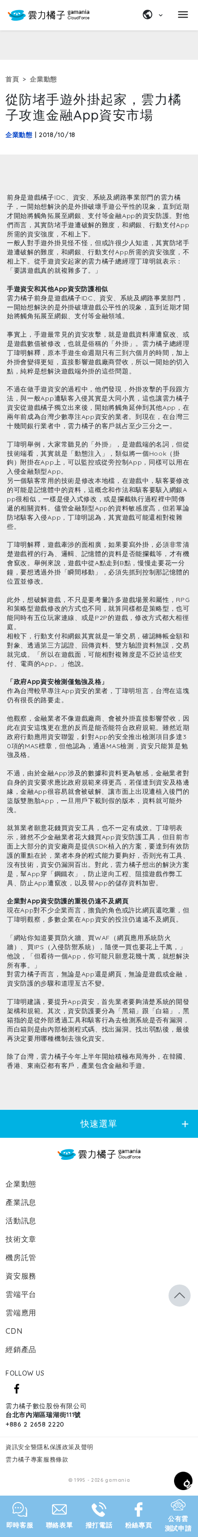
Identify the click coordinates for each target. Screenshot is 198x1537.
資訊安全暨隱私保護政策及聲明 (49, 1447)
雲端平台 (21, 1294)
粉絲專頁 (138, 1525)
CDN (14, 1331)
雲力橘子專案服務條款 (37, 1459)
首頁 (12, 79)
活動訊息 (21, 1220)
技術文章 (21, 1239)
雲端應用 (21, 1312)
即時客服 (20, 1525)
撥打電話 (99, 1525)
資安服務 (21, 1275)
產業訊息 (21, 1202)
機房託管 (21, 1257)
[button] (180, 1296)
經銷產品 (21, 1349)
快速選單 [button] (136, 1124)
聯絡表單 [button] (59, 1525)
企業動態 (43, 79)
